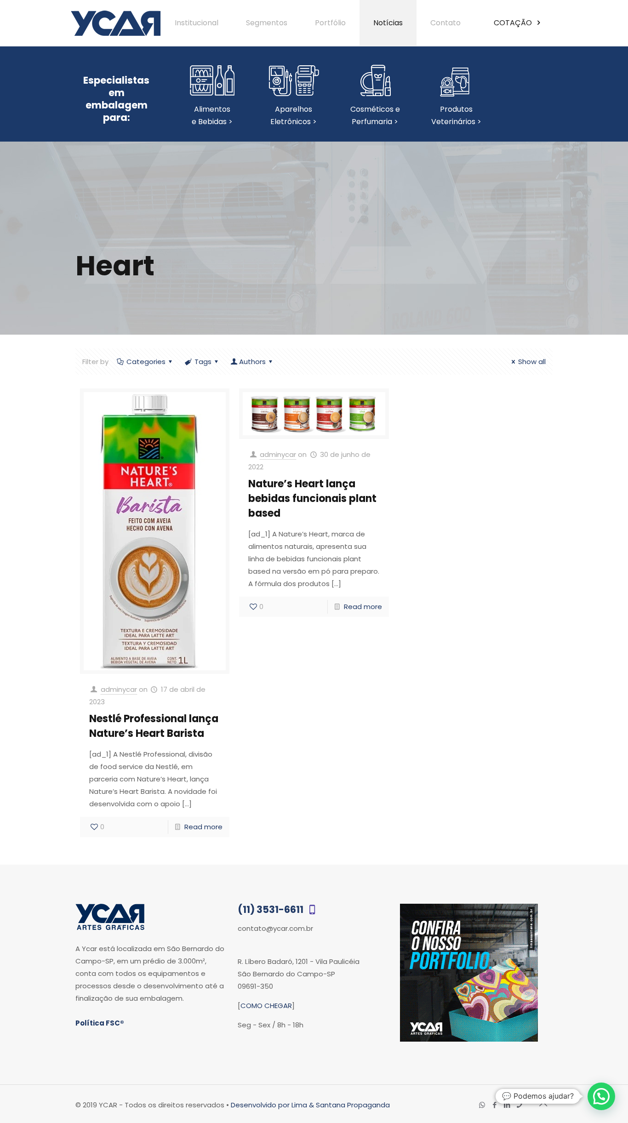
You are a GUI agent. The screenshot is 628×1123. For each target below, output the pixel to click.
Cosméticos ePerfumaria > (375, 115)
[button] (601, 1096)
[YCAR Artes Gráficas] (115, 23)
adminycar (119, 689)
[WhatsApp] (482, 1105)
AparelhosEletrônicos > (293, 115)
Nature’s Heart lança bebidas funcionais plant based (312, 498)
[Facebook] (494, 1105)
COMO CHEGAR (266, 1005)
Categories (146, 361)
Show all (532, 361)
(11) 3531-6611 (271, 909)
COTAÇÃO (514, 22)
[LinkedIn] (507, 1105)
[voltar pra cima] (543, 1104)
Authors (252, 361)
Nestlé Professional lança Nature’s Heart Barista (153, 726)
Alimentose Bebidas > (212, 115)
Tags (202, 361)
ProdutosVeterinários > (456, 115)
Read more (203, 827)
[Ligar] (519, 1105)
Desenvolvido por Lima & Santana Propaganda (310, 1105)
